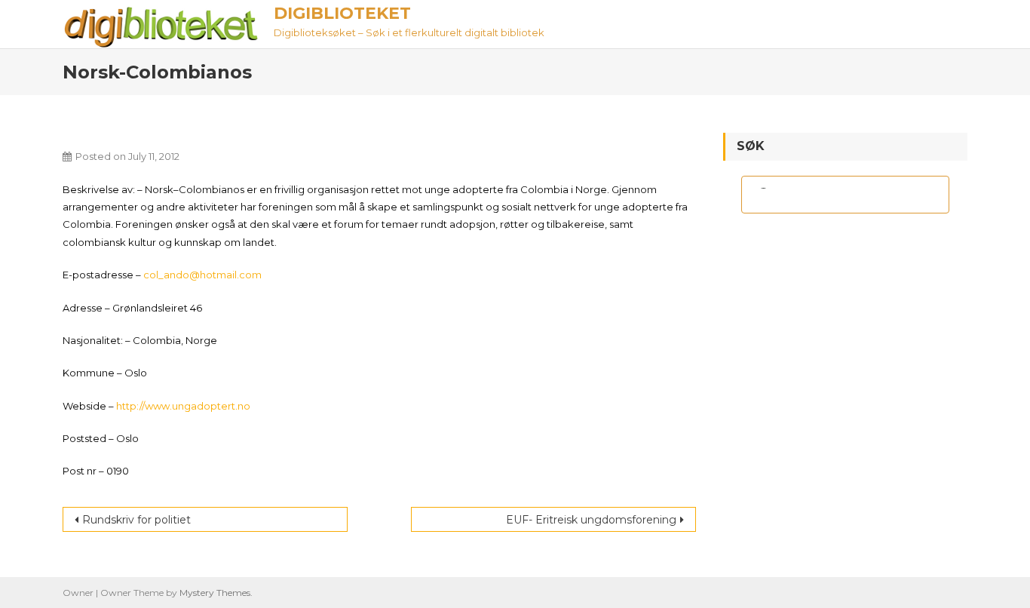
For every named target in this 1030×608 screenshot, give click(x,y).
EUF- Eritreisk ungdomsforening (591, 520)
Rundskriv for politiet (136, 520)
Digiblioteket (342, 13)
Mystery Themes (214, 592)
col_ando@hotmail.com (202, 275)
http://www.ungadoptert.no (183, 406)
